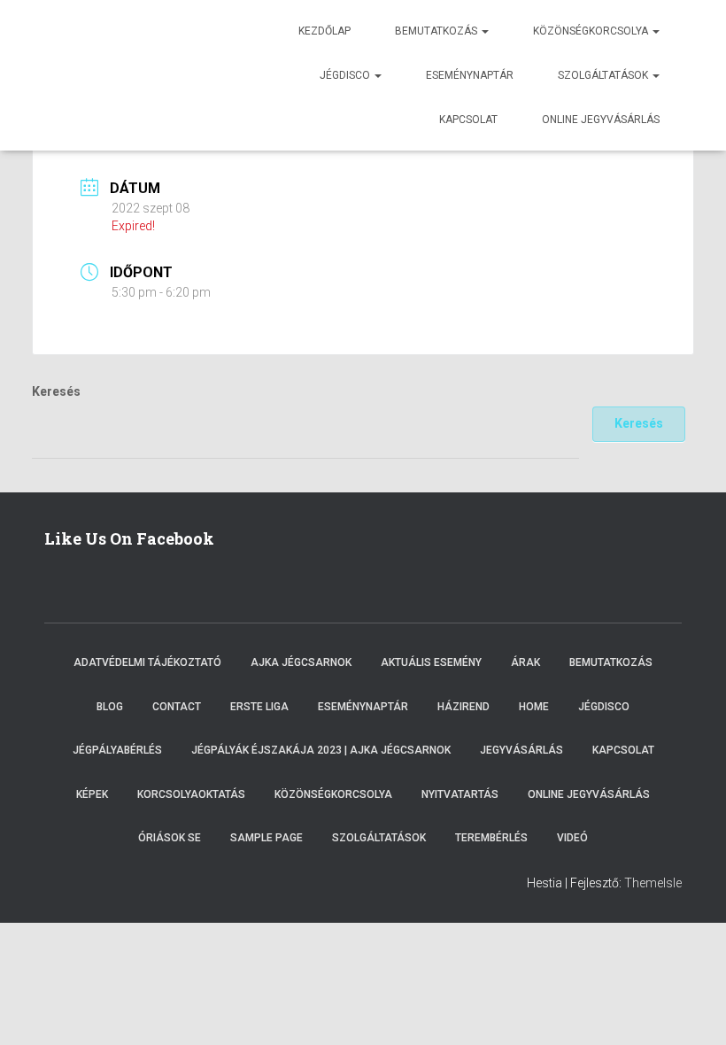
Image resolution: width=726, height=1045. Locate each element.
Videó (572, 838)
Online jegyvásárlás (601, 119)
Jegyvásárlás (521, 750)
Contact (176, 707)
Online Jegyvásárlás (589, 794)
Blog (110, 707)
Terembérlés (491, 838)
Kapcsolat (468, 119)
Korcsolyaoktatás (191, 794)
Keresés (56, 391)
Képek (92, 794)
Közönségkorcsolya (592, 31)
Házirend (463, 707)
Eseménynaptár (470, 75)
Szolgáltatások (604, 75)
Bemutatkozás (437, 31)
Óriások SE (169, 838)
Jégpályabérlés (117, 750)
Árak (525, 662)
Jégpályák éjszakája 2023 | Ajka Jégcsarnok (321, 750)
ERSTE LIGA (259, 707)
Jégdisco (346, 75)
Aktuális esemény (431, 662)
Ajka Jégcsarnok (301, 662)
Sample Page (266, 838)
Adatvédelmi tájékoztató (147, 662)
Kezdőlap (324, 31)
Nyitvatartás (459, 794)
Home (534, 707)
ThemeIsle (653, 883)
